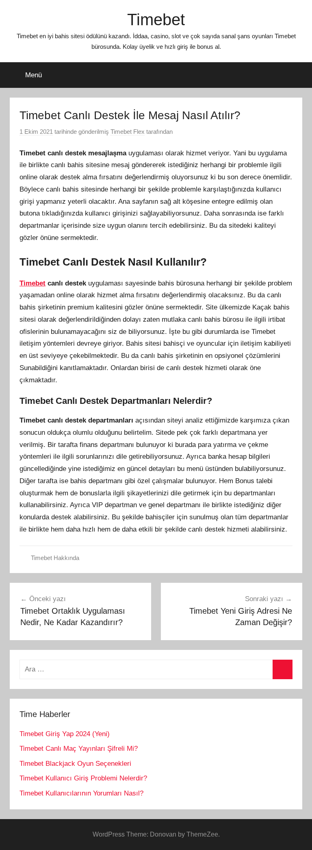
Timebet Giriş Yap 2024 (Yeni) (65, 734)
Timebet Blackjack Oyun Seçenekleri (75, 763)
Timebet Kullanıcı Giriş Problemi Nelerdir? (83, 778)
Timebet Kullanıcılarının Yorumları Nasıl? (81, 793)
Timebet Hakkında (55, 557)
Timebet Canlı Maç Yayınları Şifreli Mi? (79, 748)
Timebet (156, 19)
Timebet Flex (127, 131)
